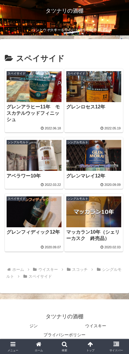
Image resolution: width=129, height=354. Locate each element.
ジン (33, 325)
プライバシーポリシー (65, 334)
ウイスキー (95, 325)
